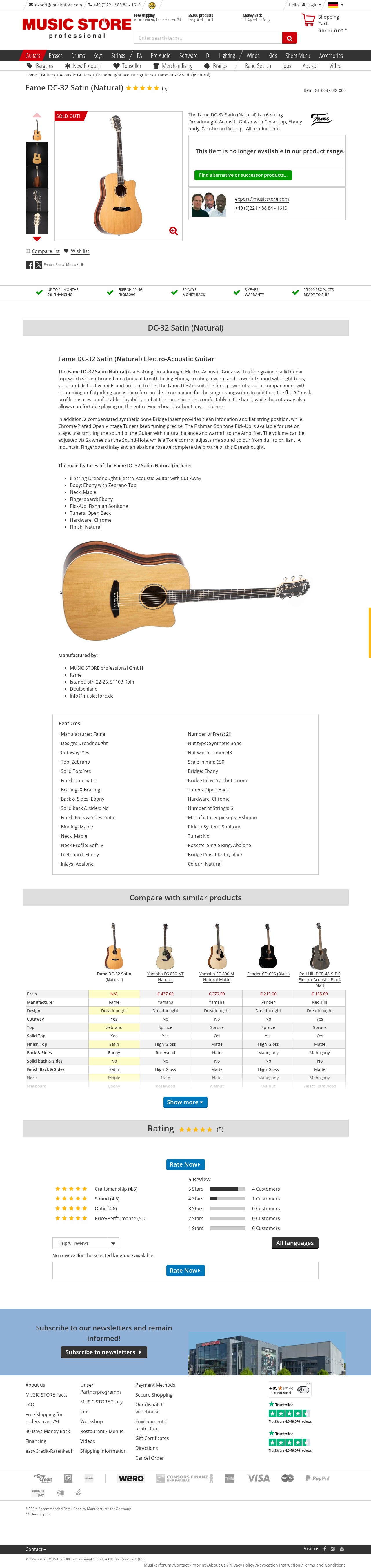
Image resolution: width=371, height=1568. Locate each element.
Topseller (131, 65)
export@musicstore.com (58, 5)
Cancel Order (149, 1458)
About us (35, 1385)
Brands (220, 65)
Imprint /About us (208, 1565)
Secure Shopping (153, 1395)
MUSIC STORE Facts (47, 1395)
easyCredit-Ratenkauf (49, 1451)
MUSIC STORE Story (101, 1402)
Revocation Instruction (278, 1565)
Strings (118, 55)
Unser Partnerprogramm (100, 1388)
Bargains (44, 65)
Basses (56, 55)
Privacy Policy (241, 1565)
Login (312, 5)
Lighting (227, 55)
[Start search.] (289, 38)
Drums (78, 55)
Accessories (331, 55)
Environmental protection (151, 1425)
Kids (272, 55)
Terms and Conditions (324, 1565)
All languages (295, 1243)
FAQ (30, 1404)
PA (139, 55)
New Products (87, 65)
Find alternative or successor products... (243, 175)
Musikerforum (157, 1565)
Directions (146, 1448)
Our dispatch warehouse (149, 1408)
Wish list (80, 251)
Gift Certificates (152, 1438)
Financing (36, 1441)
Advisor (310, 65)
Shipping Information (103, 1451)
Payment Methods (155, 1385)
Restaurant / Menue (102, 1431)
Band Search (258, 65)
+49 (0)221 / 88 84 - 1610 (261, 208)
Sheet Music (298, 55)
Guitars (32, 55)
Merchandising (177, 65)
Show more (183, 1102)
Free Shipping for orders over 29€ (44, 1418)
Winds (253, 55)
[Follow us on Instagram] (333, 1548)
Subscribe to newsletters (100, 1352)
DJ (208, 55)
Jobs (287, 65)
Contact (34, 1549)
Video (335, 65)
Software (188, 55)
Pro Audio (161, 55)
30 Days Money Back (48, 1431)
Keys (98, 55)
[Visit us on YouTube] (342, 1548)
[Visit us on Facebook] (324, 1548)
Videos (87, 1441)
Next (37, 238)
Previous (37, 114)
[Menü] (308, 1384)
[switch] (303, 1389)
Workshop (91, 1421)
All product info (263, 128)
